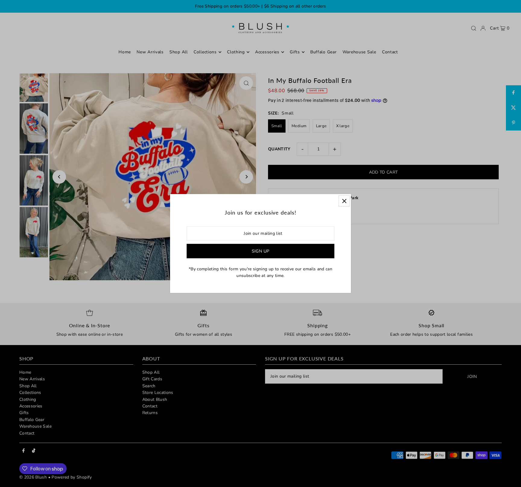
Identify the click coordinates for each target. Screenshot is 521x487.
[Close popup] (344, 201)
